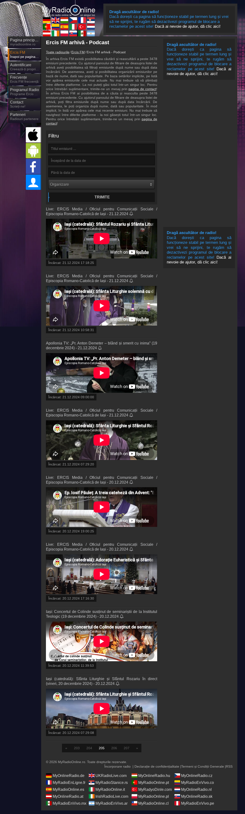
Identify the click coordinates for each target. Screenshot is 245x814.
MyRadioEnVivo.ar (111, 803)
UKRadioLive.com (111, 776)
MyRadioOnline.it (110, 789)
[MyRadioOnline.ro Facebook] (33, 166)
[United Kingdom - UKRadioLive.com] (55, 20)
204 (89, 748)
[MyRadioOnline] (68, 8)
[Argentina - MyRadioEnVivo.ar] (91, 33)
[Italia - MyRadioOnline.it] (73, 27)
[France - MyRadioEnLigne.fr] (82, 20)
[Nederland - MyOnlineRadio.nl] (91, 27)
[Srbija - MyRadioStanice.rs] (91, 20)
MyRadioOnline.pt (153, 783)
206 (114, 748)
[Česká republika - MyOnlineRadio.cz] (73, 20)
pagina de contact (142, 89)
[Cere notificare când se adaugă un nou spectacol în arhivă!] (131, 214)
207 (126, 748)
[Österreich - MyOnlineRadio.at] (46, 33)
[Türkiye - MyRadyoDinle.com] (82, 27)
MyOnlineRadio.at (68, 796)
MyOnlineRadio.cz (196, 776)
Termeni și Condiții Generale (202, 766)
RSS (229, 766)
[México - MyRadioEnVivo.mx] (82, 33)
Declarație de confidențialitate (156, 766)
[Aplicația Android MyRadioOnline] (33, 150)
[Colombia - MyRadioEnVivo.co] (55, 27)
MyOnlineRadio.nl (196, 789)
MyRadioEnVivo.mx (69, 803)
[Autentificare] (33, 182)
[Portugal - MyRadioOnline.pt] (46, 27)
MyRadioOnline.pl (153, 796)
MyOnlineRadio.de (68, 776)
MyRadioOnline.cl (153, 803)
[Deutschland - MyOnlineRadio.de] (46, 20)
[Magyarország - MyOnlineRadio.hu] (64, 20)
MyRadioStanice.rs (111, 783)
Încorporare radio (117, 766)
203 (77, 748)
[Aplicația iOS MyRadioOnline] (33, 134)
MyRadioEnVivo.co (197, 783)
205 (102, 748)
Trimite (102, 197)
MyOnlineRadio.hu (154, 776)
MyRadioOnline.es (68, 789)
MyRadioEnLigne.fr (69, 783)
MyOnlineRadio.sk (196, 796)
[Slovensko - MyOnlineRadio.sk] (73, 33)
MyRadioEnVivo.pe (197, 803)
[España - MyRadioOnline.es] (64, 27)
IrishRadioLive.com (111, 796)
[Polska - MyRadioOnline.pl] (64, 33)
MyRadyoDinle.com (155, 789)
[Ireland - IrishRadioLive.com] (55, 33)
